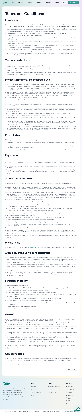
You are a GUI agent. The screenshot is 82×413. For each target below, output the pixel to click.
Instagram (70, 398)
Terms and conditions (54, 386)
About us (33, 386)
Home (13, 2)
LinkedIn (70, 392)
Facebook (71, 386)
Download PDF (72, 369)
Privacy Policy (33, 247)
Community (48, 2)
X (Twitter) (71, 389)
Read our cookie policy (53, 411)
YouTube (70, 404)
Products (29, 2)
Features (20, 2)
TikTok (69, 401)
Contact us (34, 395)
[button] (78, 409)
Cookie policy (52, 392)
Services (38, 2)
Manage (67, 411)
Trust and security (36, 392)
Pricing (57, 2)
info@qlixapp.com (28, 364)
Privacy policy (52, 389)
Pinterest (70, 395)
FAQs (32, 389)
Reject (71, 411)
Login (64, 2)
